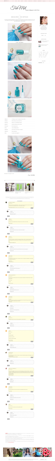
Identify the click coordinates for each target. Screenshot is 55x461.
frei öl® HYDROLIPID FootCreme (9, 192)
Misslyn (46, 54)
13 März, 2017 (12, 212)
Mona (10, 316)
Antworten (9, 209)
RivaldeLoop (40, 54)
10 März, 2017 (10, 203)
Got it (45, 459)
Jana (9, 404)
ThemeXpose (44, 457)
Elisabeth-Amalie (12, 202)
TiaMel (11, 211)
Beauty (20, 15)
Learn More (42, 459)
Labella (10, 236)
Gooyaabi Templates (49, 457)
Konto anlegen (29, 435)
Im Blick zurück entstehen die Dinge (20, 207)
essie (39, 53)
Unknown (10, 296)
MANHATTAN (46, 53)
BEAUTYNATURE (11, 283)
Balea (41, 53)
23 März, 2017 (10, 405)
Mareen (10, 219)
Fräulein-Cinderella (12, 368)
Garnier (43, 54)
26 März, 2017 (12, 380)
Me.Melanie (11, 352)
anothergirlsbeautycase (30, 20)
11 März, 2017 (10, 297)
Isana (43, 53)
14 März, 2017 (10, 369)
